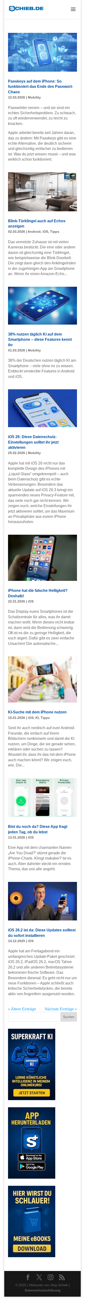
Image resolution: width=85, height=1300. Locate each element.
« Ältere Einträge (22, 1009)
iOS (45, 231)
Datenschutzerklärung (42, 1290)
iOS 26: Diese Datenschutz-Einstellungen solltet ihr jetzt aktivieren (33, 442)
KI (37, 718)
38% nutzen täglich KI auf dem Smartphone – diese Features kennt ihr (40, 339)
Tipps (54, 231)
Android (34, 231)
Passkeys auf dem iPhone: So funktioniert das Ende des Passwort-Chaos (40, 86)
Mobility (34, 97)
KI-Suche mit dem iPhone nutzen (37, 712)
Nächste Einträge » (61, 1009)
